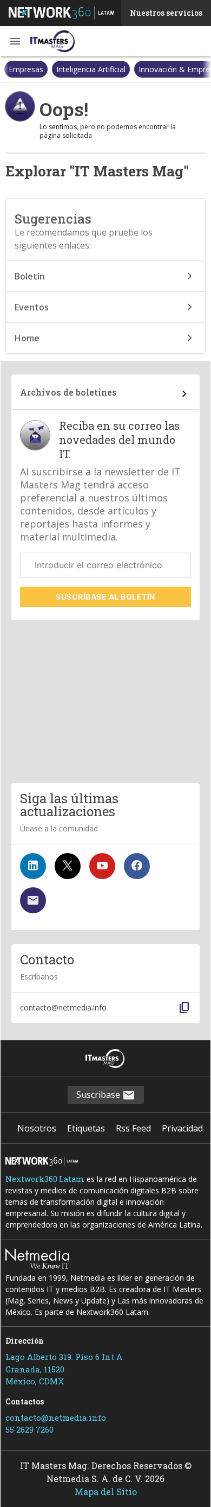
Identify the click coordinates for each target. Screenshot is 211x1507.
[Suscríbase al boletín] (33, 900)
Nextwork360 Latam (44, 1179)
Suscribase (99, 1095)
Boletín (30, 276)
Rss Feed (133, 1128)
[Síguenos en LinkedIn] (33, 866)
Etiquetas (86, 1128)
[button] (15, 41)
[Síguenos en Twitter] (68, 866)
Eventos (32, 307)
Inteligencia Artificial (43, 69)
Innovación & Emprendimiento (144, 69)
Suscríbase (105, 596)
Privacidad (182, 1128)
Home (27, 338)
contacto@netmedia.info (55, 1417)
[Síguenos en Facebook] (137, 866)
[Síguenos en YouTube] (102, 866)
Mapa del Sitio (106, 1491)
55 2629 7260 (29, 1429)
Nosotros (36, 1128)
